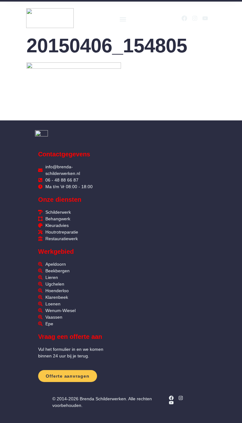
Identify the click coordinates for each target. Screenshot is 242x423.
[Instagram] (195, 18)
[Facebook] (184, 18)
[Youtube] (205, 18)
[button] (123, 19)
